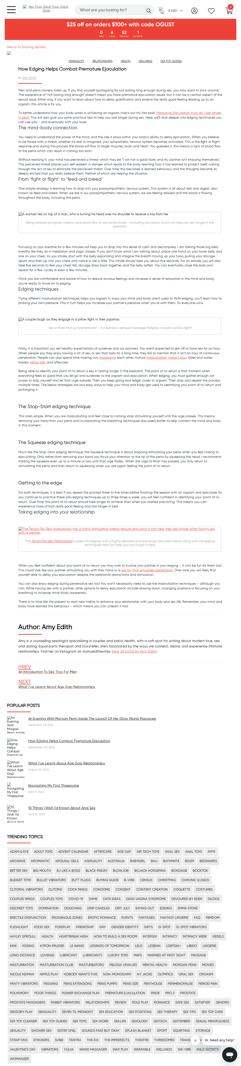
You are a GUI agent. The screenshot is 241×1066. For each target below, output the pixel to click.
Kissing (28, 946)
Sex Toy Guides (55, 1021)
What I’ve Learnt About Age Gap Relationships (66, 763)
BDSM (189, 861)
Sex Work (100, 1021)
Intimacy (170, 936)
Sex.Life (120, 1021)
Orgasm (206, 974)
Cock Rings (78, 889)
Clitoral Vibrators (26, 889)
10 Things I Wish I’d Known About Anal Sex (62, 808)
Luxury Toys (118, 955)
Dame (93, 899)
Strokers (41, 1040)
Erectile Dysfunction (28, 917)
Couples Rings (22, 899)
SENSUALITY (76, 61)
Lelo (138, 946)
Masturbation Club (56, 965)
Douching (73, 908)
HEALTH (125, 61)
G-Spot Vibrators (191, 927)
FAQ (197, 917)
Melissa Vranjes (123, 965)
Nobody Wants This (80, 974)
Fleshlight (19, 927)
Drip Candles (98, 908)
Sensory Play (21, 1012)
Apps (211, 851)
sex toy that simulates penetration (147, 570)
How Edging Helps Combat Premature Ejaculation (69, 741)
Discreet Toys (21, 908)
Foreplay (62, 927)
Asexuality (93, 861)
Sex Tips (189, 1012)
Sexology (140, 1021)
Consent (123, 889)
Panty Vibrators (24, 983)
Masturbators (91, 965)
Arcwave (17, 861)
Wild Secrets (208, 1049)
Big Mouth (42, 870)
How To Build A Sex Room (115, 936)
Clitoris (55, 889)
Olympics (165, 974)
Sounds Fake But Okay (100, 1030)
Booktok (200, 870)
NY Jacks (144, 974)
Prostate (188, 993)
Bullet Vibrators (51, 880)
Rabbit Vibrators (65, 1002)
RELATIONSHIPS (102, 61)
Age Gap (124, 851)
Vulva (69, 1049)
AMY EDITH (29, 78)
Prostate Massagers (27, 1002)
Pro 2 (169, 993)
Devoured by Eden (186, 899)
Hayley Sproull (23, 936)
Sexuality (18, 1030)
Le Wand (77, 946)
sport (162, 1030)
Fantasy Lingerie (174, 917)
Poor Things (45, 993)
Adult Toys (43, 851)
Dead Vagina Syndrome (146, 899)
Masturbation (22, 965)
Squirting (181, 1030)
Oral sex (186, 974)
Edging (166, 908)
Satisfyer (202, 1002)
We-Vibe (184, 1049)
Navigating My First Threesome (53, 785)
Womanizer (19, 1059)
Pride (155, 993)
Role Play (140, 1002)
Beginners (208, 861)
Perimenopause (180, 983)
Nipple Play (49, 974)
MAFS (138, 955)
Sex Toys (80, 1021)
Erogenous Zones (67, 917)
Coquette (181, 889)
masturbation (156, 357)
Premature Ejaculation (125, 993)
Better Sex (19, 870)
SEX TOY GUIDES (171, 61)
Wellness (164, 1049)
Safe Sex (182, 1002)
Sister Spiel (66, 1030)
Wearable (142, 1049)
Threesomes (164, 1040)
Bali (154, 861)
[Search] (149, 10)
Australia (116, 861)
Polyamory (19, 993)
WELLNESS (145, 61)
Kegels (218, 936)
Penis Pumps (107, 983)
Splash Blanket (138, 1030)
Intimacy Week (195, 936)
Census (146, 880)
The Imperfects (116, 1040)
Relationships (97, 1002)
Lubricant (68, 955)
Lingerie (209, 946)
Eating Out (145, 908)
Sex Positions (140, 1012)
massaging (107, 357)
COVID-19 (75, 899)
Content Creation (152, 889)
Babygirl (137, 861)
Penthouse (153, 983)
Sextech (160, 1021)
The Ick (93, 1040)
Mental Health (155, 965)
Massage (198, 955)
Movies (208, 965)
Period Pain (207, 983)
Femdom (212, 917)
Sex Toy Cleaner (23, 1021)
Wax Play (120, 1049)
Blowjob (121, 870)
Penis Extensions (78, 983)
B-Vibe (129, 880)
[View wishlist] (211, 12)
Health (47, 936)
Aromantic (40, 861)
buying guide (107, 880)
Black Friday (96, 870)
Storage (203, 1030)
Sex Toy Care (212, 1012)
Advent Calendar (73, 851)
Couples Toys (51, 899)
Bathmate (171, 861)
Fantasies (147, 917)
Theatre (142, 1040)
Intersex (150, 936)
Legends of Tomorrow (109, 946)
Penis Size (130, 983)
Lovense (47, 955)
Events (127, 917)
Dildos (213, 899)
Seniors (222, 1002)
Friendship (85, 927)
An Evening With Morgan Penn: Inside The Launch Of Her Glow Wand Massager (92, 718)
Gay (102, 927)
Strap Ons (19, 1040)
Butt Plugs (81, 880)
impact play (177, 357)
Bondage (179, 870)
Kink (13, 946)
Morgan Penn (185, 965)
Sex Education (111, 1012)
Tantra (75, 1040)
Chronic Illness (195, 880)
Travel (185, 1040)
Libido (192, 946)
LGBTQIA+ (173, 946)
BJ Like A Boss (68, 870)
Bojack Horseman (150, 870)
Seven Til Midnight (77, 1012)
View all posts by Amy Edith (134, 651)
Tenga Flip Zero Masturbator (52, 541)
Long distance (22, 955)
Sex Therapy (167, 1012)
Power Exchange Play (81, 993)
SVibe (59, 1040)
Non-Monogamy (117, 974)
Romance (162, 1002)
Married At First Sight (166, 955)
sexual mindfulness (212, 1021)
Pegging (51, 983)
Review (120, 1002)
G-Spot (164, 927)
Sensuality (47, 1012)
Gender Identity (124, 927)
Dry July (122, 908)
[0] (229, 12)
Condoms (101, 889)
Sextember (181, 1021)
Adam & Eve (19, 851)
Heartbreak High (73, 936)
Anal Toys (193, 851)
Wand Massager (93, 1049)
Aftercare (103, 851)
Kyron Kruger (52, 946)
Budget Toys (20, 880)
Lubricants (92, 955)
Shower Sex (41, 1030)
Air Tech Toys (148, 851)
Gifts (148, 927)
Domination (49, 908)
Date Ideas (111, 899)
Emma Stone (188, 908)
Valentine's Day (23, 1049)
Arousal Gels (67, 861)
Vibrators (49, 1049)
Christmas (167, 880)
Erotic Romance (102, 917)
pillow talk (37, 362)
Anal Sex (172, 851)
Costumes (204, 889)
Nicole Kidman (22, 974)
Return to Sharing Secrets (26, 47)
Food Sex (41, 927)
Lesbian (154, 946)
